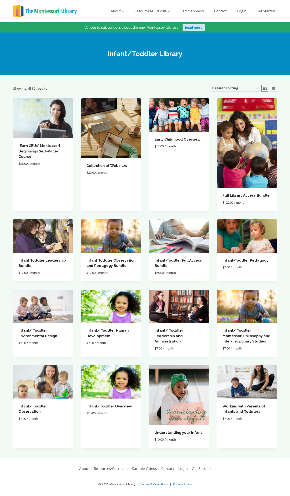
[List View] (273, 88)
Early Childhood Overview (177, 139)
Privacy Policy (182, 484)
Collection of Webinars (106, 165)
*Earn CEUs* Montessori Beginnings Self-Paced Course (39, 151)
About (84, 468)
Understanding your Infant (178, 432)
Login (241, 11)
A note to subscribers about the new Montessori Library (132, 27)
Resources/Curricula (111, 468)
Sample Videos (192, 11)
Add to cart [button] (29, 176)
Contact (220, 11)
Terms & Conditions (154, 484)
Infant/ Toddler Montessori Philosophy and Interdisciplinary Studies (246, 335)
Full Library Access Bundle (246, 195)
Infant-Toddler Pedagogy (245, 260)
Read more (193, 27)
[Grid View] (264, 88)
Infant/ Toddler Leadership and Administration (169, 335)
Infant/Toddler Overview (109, 406)
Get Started (266, 11)
